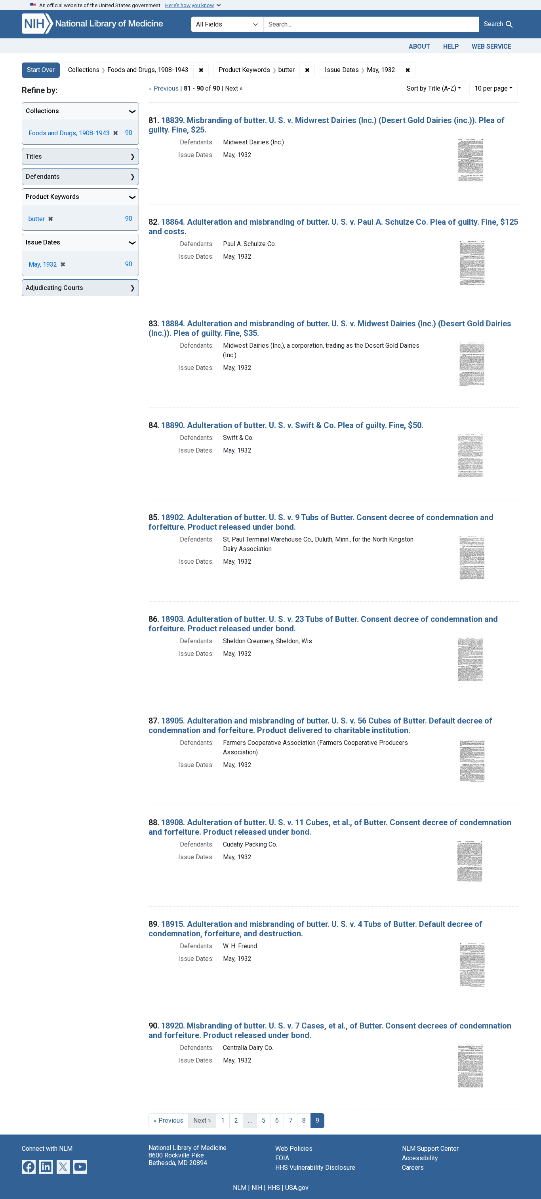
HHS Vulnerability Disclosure (315, 1167)
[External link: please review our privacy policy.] (29, 1166)
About (420, 46)
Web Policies (293, 1148)
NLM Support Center (430, 1148)
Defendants (43, 176)
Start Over (41, 70)
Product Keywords (52, 197)
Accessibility (420, 1158)
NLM (239, 1187)
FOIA (282, 1158)
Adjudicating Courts (54, 288)
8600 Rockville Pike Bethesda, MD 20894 (178, 1159)
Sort (431, 88)
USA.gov (297, 1187)
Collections (42, 111)
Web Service (491, 46)
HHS (273, 1187)
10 (491, 88)
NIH (256, 1187)
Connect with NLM (47, 1148)
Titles (34, 156)
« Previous (164, 88)
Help (451, 46)
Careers (413, 1167)
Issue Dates (43, 242)
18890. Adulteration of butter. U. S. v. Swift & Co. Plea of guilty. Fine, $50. (292, 425)
